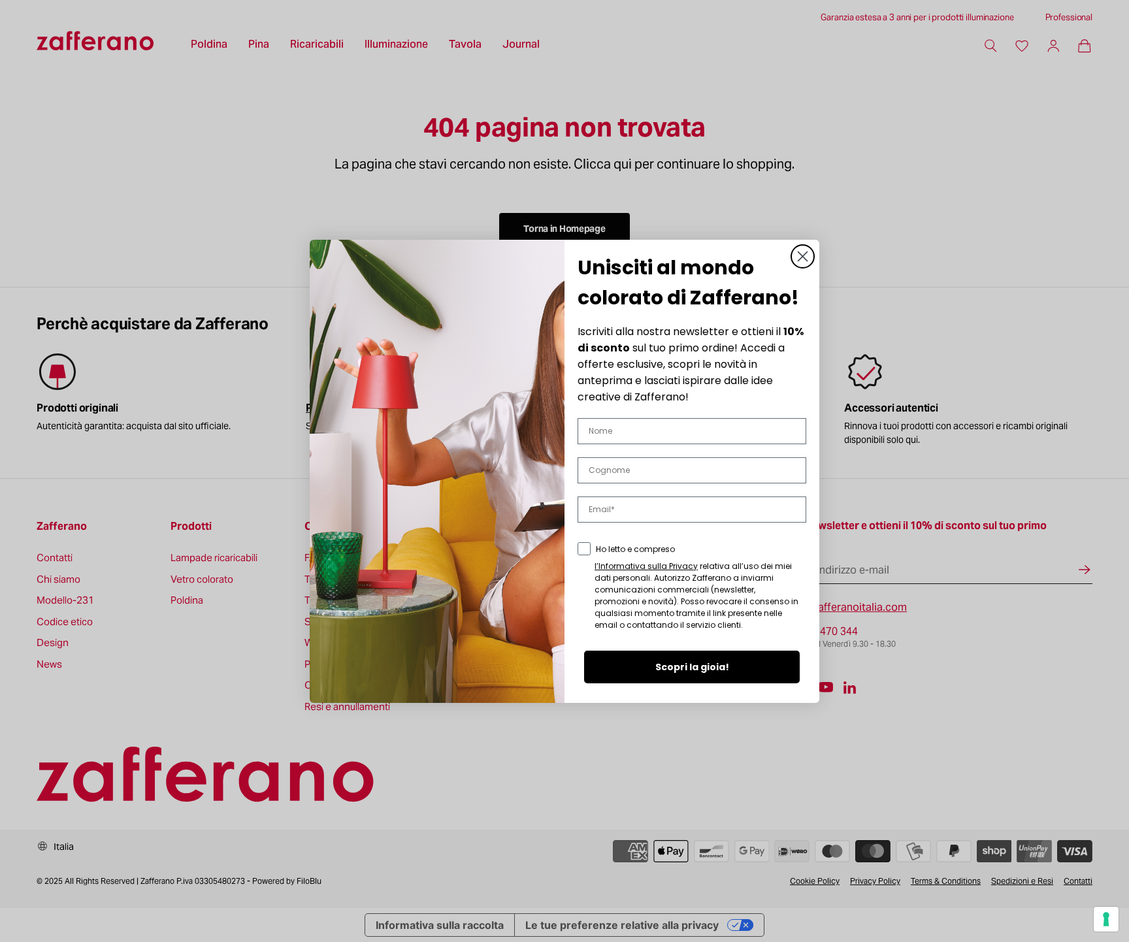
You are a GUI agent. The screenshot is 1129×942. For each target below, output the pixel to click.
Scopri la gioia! (692, 667)
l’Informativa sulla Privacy (646, 566)
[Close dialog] (802, 256)
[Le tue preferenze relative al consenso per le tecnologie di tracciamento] (1106, 919)
